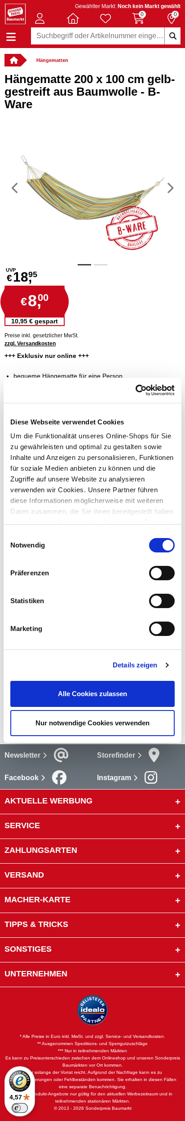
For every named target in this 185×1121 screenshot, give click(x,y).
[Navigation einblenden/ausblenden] (11, 37)
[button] (40, 18)
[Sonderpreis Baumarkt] (15, 13)
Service (22, 825)
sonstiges (28, 948)
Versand (24, 874)
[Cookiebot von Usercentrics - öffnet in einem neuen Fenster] (135, 390)
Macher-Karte (37, 899)
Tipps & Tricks (36, 924)
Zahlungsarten (40, 850)
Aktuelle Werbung (48, 800)
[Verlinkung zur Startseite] (12, 60)
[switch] (162, 573)
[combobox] (106, 35)
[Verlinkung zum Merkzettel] (106, 18)
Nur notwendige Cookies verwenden (92, 723)
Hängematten (52, 60)
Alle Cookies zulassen (92, 693)
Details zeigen (135, 665)
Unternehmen (35, 973)
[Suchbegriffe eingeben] (172, 35)
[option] (92, 188)
